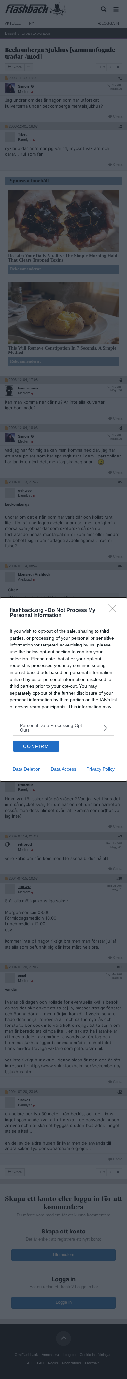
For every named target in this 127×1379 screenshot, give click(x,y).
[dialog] (63, 689)
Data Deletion (27, 769)
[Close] (114, 610)
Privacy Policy (100, 769)
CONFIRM (36, 746)
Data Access (63, 769)
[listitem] (63, 727)
